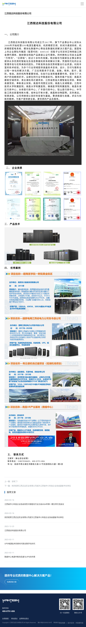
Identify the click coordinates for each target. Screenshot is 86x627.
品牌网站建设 (24, 618)
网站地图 (62, 623)
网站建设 (14, 618)
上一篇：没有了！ (11, 481)
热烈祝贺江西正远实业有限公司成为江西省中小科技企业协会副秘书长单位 (41, 485)
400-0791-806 (8, 611)
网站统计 (56, 622)
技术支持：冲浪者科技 (75, 623)
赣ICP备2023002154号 (45, 622)
